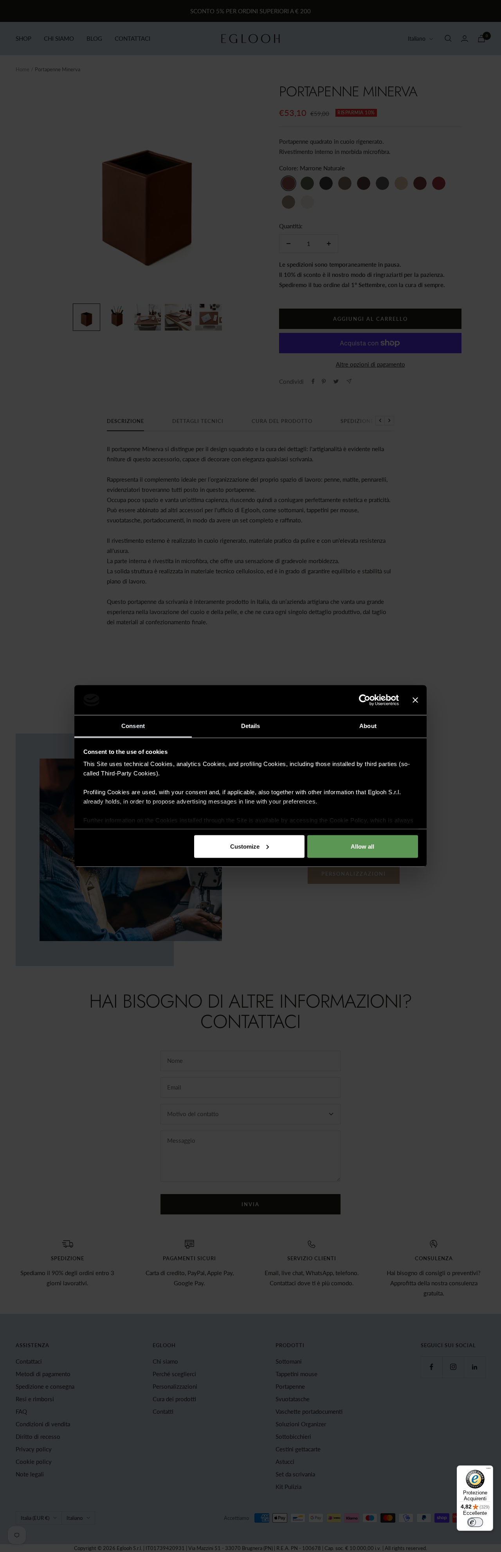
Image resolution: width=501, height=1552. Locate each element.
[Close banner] (415, 700)
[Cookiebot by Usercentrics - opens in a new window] (364, 700)
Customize (245, 846)
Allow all (362, 846)
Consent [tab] (133, 726)
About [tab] (368, 726)
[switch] (475, 1522)
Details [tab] (250, 726)
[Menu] (488, 1470)
